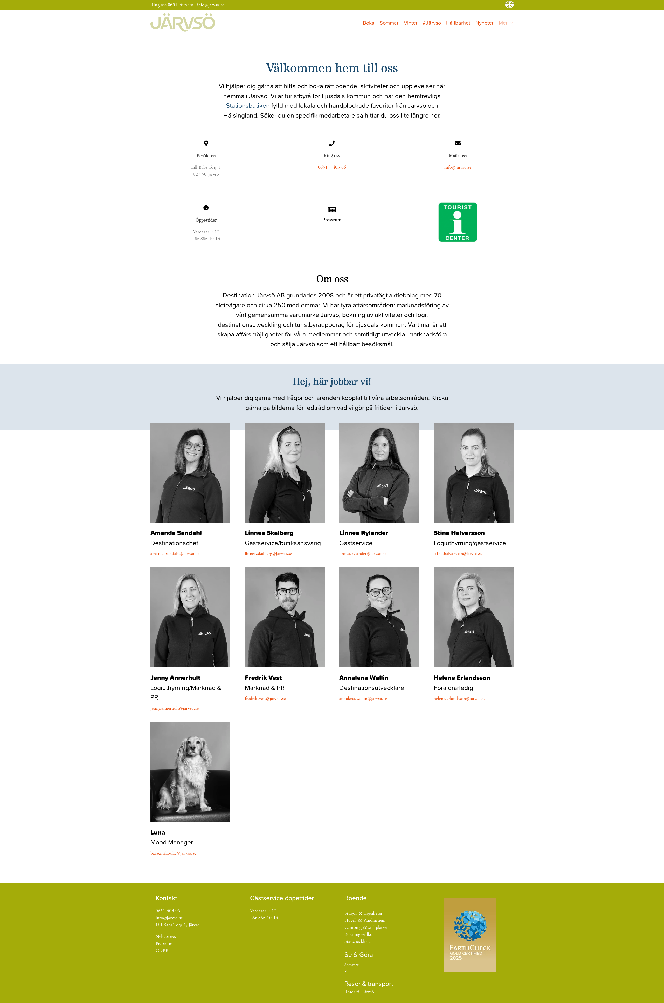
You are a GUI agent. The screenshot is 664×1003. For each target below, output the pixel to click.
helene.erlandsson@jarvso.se (460, 698)
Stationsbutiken (248, 105)
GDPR (162, 950)
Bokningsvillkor (359, 934)
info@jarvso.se (210, 5)
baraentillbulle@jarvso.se (173, 853)
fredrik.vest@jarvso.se (265, 698)
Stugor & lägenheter (363, 913)
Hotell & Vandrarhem (365, 920)
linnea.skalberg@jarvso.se (268, 554)
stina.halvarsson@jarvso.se (458, 554)
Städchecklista (357, 941)
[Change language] (509, 4)
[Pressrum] (332, 214)
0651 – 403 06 (332, 167)
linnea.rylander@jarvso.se (362, 554)
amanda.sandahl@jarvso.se (174, 554)
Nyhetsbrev (166, 936)
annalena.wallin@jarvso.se (363, 698)
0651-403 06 (168, 911)
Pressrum (164, 943)
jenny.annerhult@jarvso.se (174, 708)
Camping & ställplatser (366, 927)
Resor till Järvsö (359, 992)
